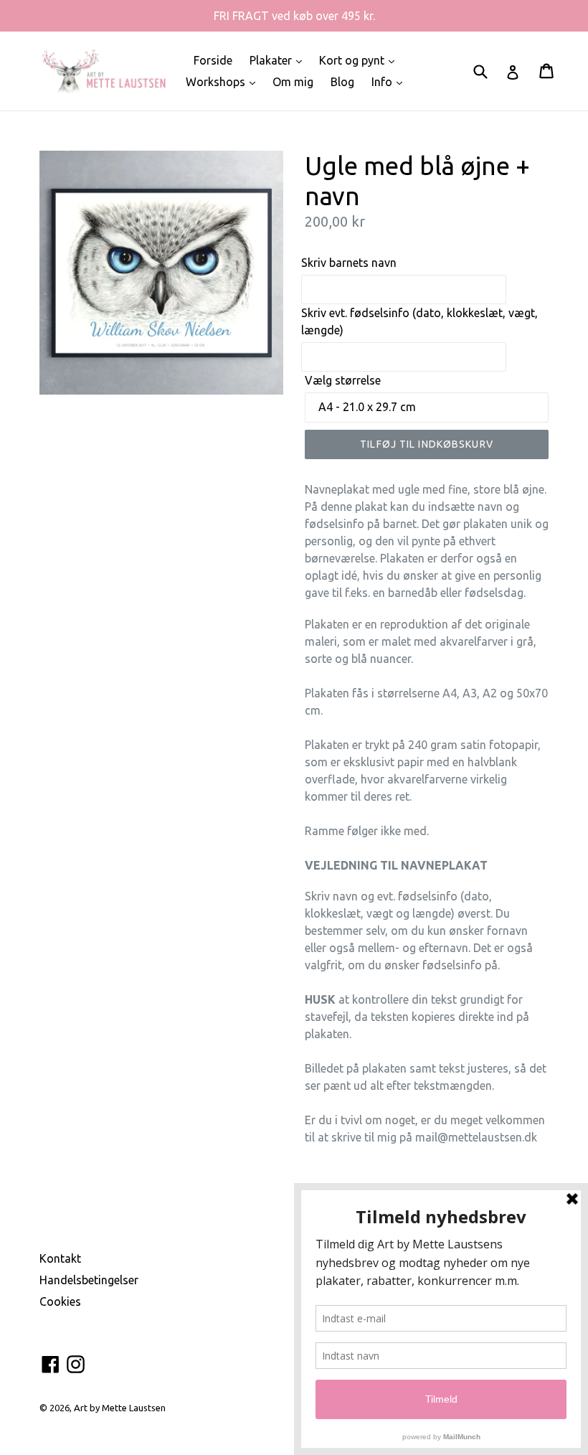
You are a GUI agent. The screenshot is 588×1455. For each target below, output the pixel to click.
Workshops (224, 81)
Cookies (60, 1301)
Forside (213, 60)
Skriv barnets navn (349, 262)
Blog (342, 81)
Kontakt (60, 1258)
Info (390, 81)
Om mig (292, 81)
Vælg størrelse (343, 380)
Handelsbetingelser (88, 1279)
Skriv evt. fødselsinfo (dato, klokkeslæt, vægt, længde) (419, 321)
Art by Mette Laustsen (120, 1408)
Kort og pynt (360, 60)
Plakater (279, 60)
